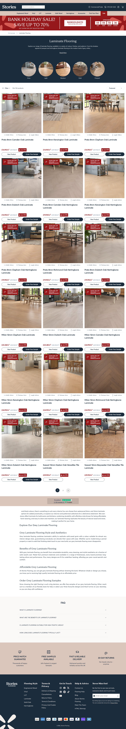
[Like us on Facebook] (64, 688)
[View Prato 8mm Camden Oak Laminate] (21, 113)
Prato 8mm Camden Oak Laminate (17, 139)
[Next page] (68, 490)
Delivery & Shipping (49, 691)
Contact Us (79, 688)
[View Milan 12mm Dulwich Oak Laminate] (63, 308)
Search (43, 7)
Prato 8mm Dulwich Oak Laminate (17, 205)
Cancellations (47, 694)
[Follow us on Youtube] (60, 696)
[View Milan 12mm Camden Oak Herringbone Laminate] (104, 308)
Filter (6, 88)
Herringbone (70, 13)
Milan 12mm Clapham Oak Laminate (18, 335)
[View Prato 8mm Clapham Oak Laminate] (104, 113)
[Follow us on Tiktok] (68, 692)
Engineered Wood (22, 13)
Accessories (81, 13)
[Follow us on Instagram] (60, 688)
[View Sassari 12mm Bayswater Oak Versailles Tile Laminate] (104, 438)
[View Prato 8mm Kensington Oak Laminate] (63, 113)
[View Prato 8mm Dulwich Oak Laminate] (21, 178)
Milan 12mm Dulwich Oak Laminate (59, 335)
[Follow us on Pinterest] (64, 692)
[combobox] (32, 7)
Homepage (11, 33)
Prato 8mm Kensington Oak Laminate (60, 139)
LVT (40, 13)
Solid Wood (58, 13)
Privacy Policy (114, 703)
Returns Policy (47, 698)
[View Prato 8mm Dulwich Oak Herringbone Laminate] (104, 243)
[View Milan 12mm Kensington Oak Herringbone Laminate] (21, 373)
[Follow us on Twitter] (68, 688)
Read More (63, 53)
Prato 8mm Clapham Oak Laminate (101, 139)
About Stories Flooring (80, 700)
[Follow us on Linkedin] (60, 692)
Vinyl (33, 13)
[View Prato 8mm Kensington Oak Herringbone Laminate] (104, 178)
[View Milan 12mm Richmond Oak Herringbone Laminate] (104, 373)
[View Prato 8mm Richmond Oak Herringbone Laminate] (63, 243)
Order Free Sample (32, 154)
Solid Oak (27, 702)
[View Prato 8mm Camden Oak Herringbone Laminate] (63, 178)
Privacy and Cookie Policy (49, 706)
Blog (76, 695)
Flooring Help (80, 692)
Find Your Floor (94, 13)
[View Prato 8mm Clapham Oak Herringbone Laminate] (21, 243)
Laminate (48, 13)
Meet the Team (80, 705)
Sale (104, 13)
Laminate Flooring (24, 33)
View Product (11, 154)
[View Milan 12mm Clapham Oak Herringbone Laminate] (63, 373)
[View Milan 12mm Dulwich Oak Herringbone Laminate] (21, 438)
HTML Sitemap (80, 708)
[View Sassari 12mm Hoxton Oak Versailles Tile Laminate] (63, 438)
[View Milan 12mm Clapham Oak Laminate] (21, 308)
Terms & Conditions (49, 701)
